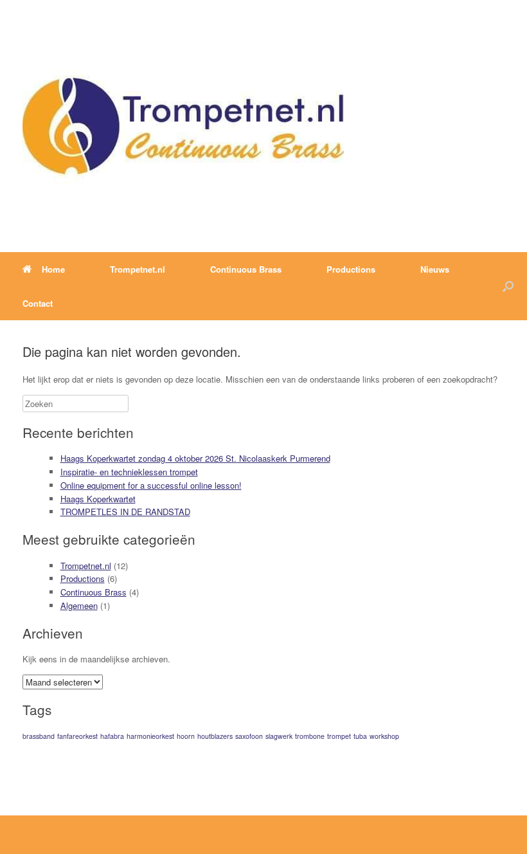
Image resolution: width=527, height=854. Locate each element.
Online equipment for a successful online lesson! (151, 485)
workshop (384, 736)
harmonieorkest (150, 736)
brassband (38, 736)
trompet (339, 736)
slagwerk (278, 736)
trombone (310, 736)
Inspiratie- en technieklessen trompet (129, 472)
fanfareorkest (77, 736)
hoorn (186, 736)
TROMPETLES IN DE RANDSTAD (125, 511)
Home (53, 269)
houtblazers (215, 736)
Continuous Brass (93, 592)
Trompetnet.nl (85, 565)
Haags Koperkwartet (98, 499)
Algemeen (79, 605)
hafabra (112, 736)
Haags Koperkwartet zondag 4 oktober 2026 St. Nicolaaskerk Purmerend (195, 458)
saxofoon (249, 736)
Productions (82, 578)
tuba (360, 736)
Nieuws (434, 269)
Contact (37, 303)
